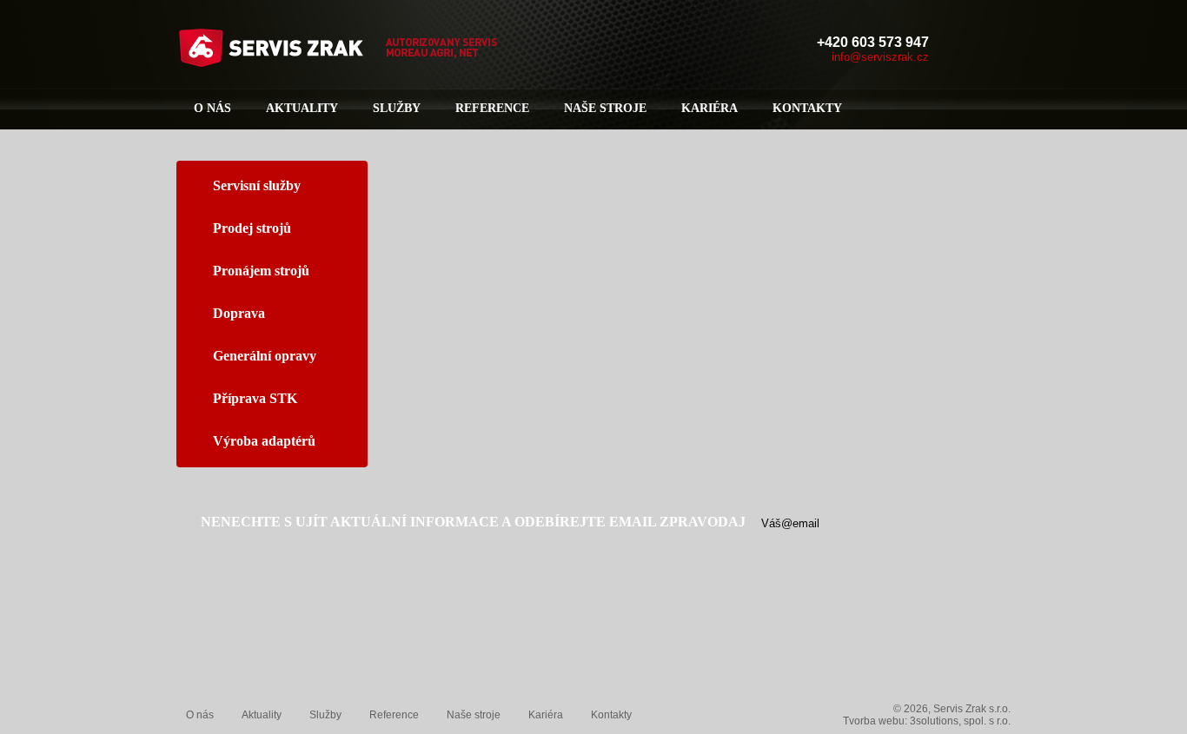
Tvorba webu (874, 721)
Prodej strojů (252, 228)
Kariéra (709, 108)
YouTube (997, 49)
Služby (397, 108)
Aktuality (302, 108)
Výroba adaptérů (264, 440)
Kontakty (807, 108)
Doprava (239, 313)
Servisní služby (257, 185)
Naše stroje (605, 108)
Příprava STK (255, 398)
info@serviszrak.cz (880, 56)
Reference (492, 108)
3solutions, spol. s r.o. (960, 721)
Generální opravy (264, 355)
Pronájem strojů (261, 270)
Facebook (964, 49)
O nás (212, 108)
